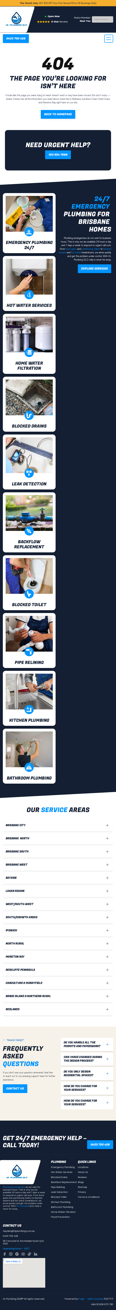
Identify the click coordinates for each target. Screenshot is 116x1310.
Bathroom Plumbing (62, 1207)
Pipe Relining (58, 1187)
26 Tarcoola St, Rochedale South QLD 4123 (23, 1242)
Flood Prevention (60, 1217)
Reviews (82, 1177)
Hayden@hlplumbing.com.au (19, 1231)
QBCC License (95, 1299)
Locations (83, 1167)
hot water (76, 252)
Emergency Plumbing (63, 1167)
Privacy (82, 1192)
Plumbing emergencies (14, 1186)
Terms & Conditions (89, 1197)
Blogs (81, 1182)
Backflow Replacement (64, 1182)
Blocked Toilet (59, 1197)
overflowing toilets (90, 248)
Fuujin (82, 1299)
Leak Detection (59, 1192)
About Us (83, 1172)
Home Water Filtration (63, 1212)
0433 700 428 (10, 1236)
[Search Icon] (102, 19)
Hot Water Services (61, 1172)
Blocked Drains (59, 1177)
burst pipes (71, 248)
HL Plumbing (22, 1206)
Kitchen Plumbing (60, 1202)
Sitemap (82, 1187)
